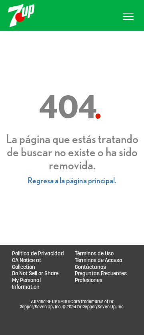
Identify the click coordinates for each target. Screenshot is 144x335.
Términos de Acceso (98, 261)
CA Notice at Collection (26, 264)
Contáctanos (90, 267)
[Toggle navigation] (128, 17)
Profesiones (88, 281)
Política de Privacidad (38, 254)
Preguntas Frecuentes (101, 274)
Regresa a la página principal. (72, 180)
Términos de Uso (94, 254)
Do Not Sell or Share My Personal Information (35, 280)
